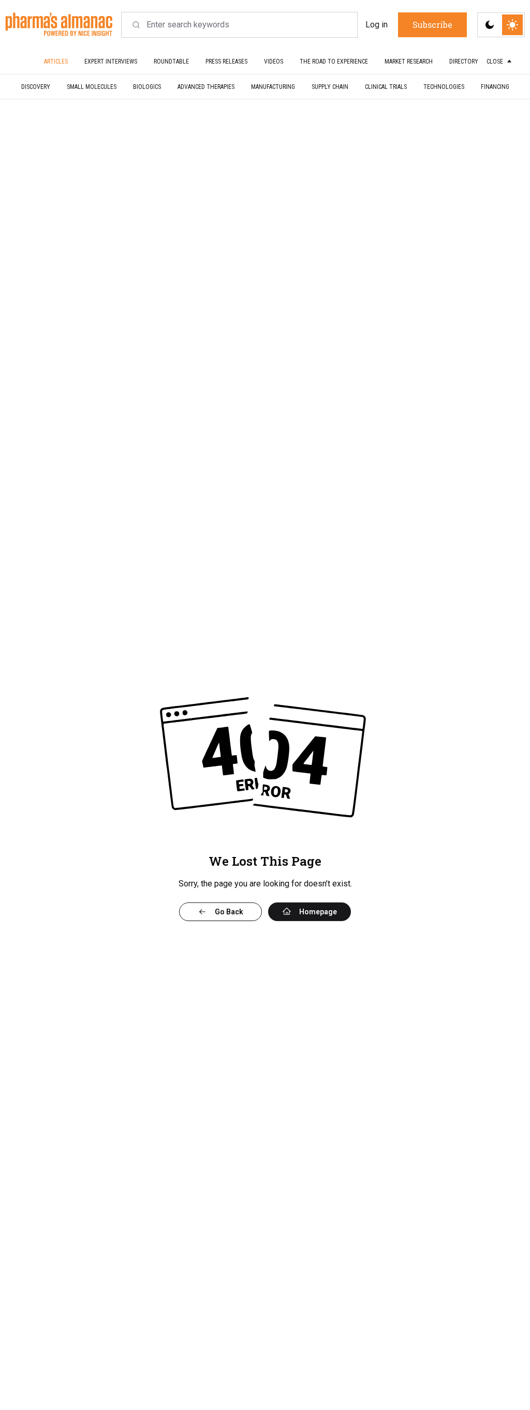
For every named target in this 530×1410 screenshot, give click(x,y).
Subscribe (334, 775)
